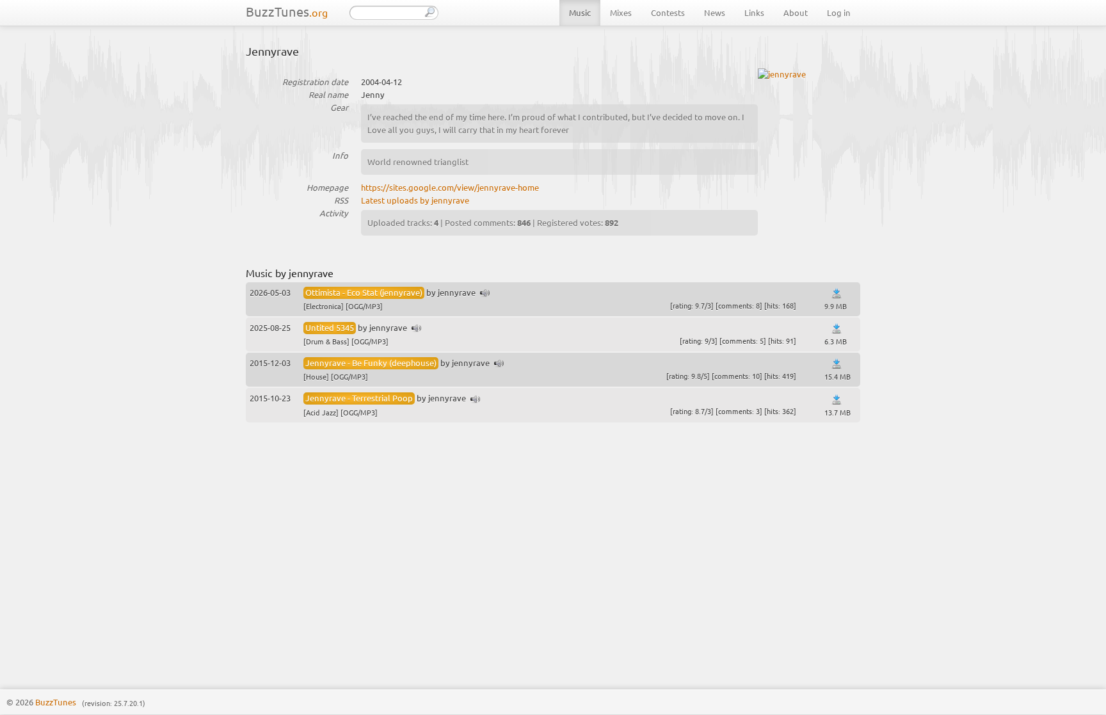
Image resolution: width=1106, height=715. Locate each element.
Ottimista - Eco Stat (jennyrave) (363, 292)
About (795, 12)
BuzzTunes (287, 11)
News (714, 12)
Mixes (621, 12)
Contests (668, 12)
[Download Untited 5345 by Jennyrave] (836, 329)
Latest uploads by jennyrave (415, 200)
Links (754, 12)
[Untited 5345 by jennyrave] (416, 329)
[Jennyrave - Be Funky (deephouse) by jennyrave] (499, 364)
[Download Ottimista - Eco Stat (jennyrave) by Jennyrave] (836, 293)
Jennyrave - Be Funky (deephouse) (371, 362)
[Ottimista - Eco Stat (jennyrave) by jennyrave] (485, 293)
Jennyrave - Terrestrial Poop (359, 397)
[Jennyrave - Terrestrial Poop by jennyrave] (475, 400)
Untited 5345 (329, 327)
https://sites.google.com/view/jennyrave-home (450, 187)
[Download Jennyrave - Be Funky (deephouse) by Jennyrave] (836, 364)
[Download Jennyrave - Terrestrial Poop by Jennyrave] (836, 400)
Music (580, 12)
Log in (839, 12)
